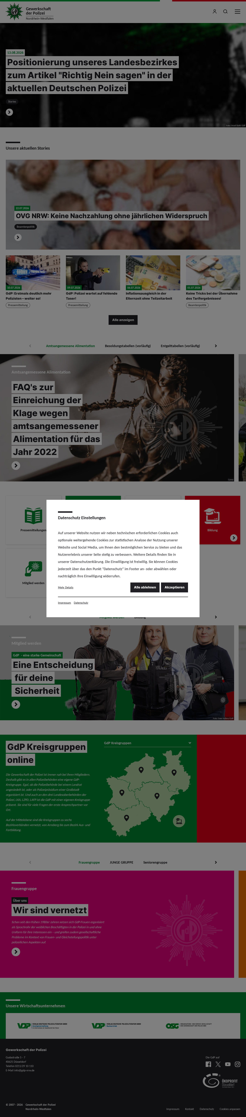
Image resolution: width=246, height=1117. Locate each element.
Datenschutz (81, 602)
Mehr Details (65, 587)
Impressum (64, 602)
